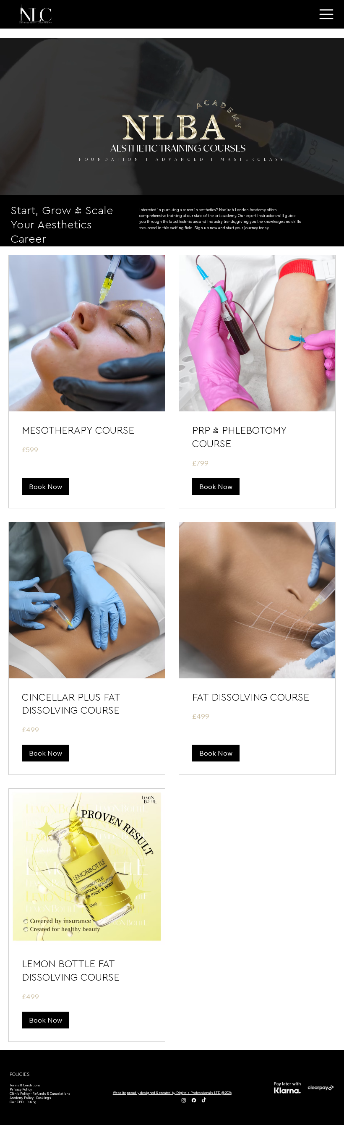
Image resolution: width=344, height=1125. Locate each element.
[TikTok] (204, 1100)
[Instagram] (184, 1100)
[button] (45, 486)
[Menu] (326, 14)
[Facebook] (194, 1100)
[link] (87, 431)
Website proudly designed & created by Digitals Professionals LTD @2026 (172, 1093)
